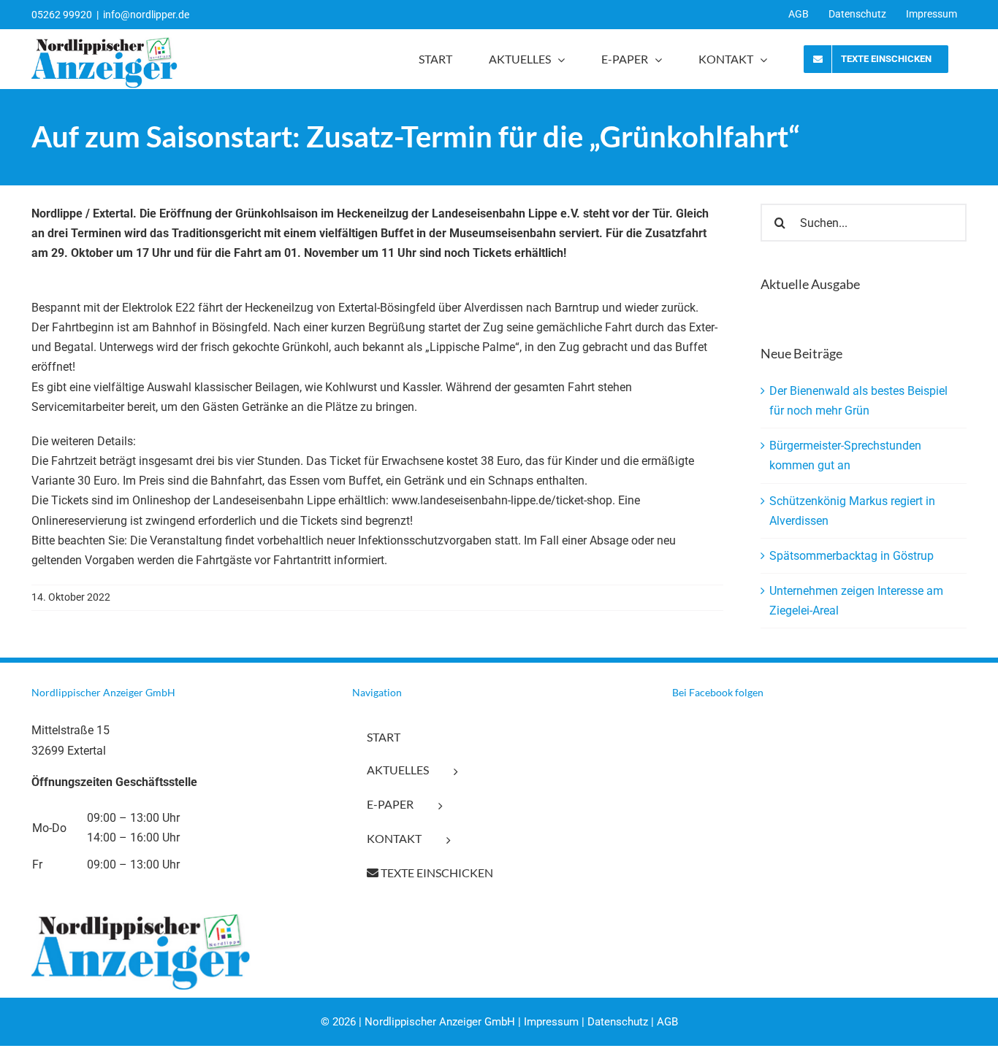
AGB (667, 1021)
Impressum (551, 1021)
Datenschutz (617, 1021)
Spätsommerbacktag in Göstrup (851, 556)
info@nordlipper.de (146, 14)
